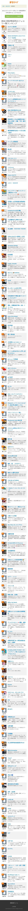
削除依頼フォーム (14, 902)
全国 (3, 6)
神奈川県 (8, 6)
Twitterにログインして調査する (14, 16)
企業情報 (14, 906)
